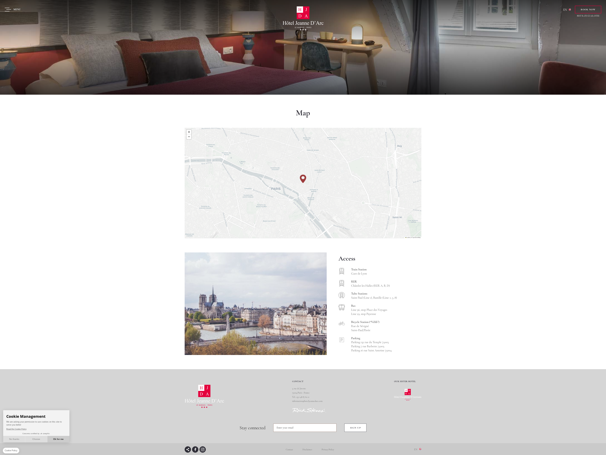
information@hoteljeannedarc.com (307, 401)
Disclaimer (307, 449)
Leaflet (408, 237)
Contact (289, 449)
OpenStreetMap (416, 237)
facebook (195, 449)
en (565, 9)
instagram (202, 449)
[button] (303, 179)
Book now (588, 9)
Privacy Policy (328, 449)
